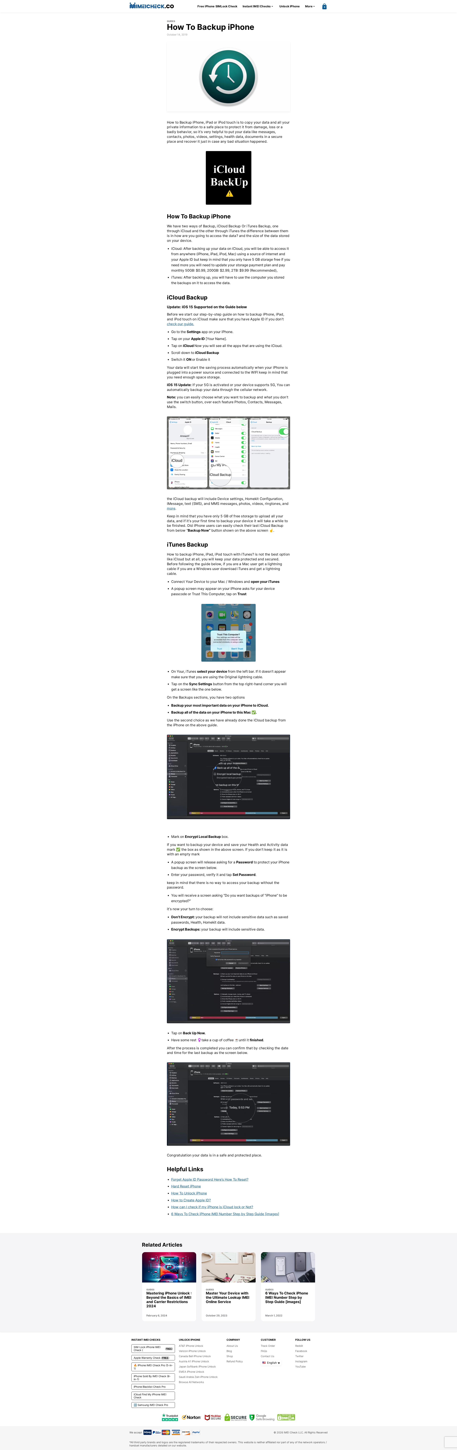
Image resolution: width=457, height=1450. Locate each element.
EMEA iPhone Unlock (191, 1371)
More (309, 6)
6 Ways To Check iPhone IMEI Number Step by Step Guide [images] (225, 1214)
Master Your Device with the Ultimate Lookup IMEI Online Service (227, 1297)
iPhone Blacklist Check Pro (150, 1386)
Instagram (301, 1361)
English (271, 1362)
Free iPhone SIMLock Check (217, 6)
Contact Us (267, 1356)
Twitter (299, 1356)
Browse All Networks (191, 1382)
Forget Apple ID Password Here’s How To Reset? (209, 1179)
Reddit (299, 1345)
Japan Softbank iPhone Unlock (197, 1366)
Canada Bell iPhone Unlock (195, 1356)
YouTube (300, 1366)
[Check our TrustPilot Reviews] (170, 1417)
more (171, 508)
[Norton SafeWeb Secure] (191, 1417)
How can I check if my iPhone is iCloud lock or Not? (212, 1207)
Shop (230, 1356)
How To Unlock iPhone (189, 1193)
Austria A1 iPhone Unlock (194, 1361)
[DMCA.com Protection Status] (286, 1417)
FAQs (264, 1350)
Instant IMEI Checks (257, 6)
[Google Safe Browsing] (261, 1417)
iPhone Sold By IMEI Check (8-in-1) (152, 1378)
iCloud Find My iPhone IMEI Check (150, 1396)
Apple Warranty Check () (151, 1357)
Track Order (268, 1345)
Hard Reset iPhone (186, 1186)
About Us (232, 1345)
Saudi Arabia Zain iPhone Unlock (198, 1376)
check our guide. (180, 324)
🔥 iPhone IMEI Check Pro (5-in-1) (153, 1367)
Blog (229, 1350)
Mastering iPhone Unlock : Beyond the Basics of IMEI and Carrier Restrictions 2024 (169, 1299)
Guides (171, 21)
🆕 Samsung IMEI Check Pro (151, 1404)
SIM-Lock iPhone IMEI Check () (153, 1349)
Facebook (301, 1350)
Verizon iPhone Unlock (192, 1350)
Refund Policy (235, 1361)
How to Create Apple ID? (191, 1200)
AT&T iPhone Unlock (191, 1345)
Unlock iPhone (289, 6)
